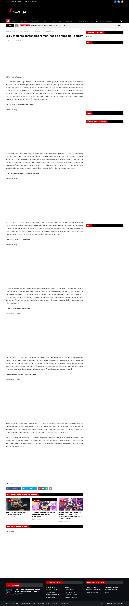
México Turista (69, 589)
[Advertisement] (44, 58)
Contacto (120, 603)
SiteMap (107, 592)
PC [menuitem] (92, 21)
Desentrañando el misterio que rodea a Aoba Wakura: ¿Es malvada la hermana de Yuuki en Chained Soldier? (70, 515)
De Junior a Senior (51, 589)
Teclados (89, 37)
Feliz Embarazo (50, 592)
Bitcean (67, 587)
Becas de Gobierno (52, 587)
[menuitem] (8, 21)
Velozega (9, 40)
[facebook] (115, 1)
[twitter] (118, 1)
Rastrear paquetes (71, 597)
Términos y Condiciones (93, 589)
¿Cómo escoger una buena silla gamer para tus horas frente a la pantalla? (27, 590)
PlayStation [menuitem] (82, 21)
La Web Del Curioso (71, 595)
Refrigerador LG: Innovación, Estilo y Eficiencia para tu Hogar (49, 25)
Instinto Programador (52, 595)
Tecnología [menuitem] (34, 21)
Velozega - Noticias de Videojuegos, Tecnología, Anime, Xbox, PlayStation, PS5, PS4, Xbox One (42, 603)
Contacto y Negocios (30, 2)
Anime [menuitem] (44, 21)
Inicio (7, 2)
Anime (17, 31)
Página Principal (10, 31)
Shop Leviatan (50, 597)
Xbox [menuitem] (60, 21)
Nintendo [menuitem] (69, 21)
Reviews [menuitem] (24, 21)
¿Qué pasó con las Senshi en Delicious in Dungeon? (16, 513)
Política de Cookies (92, 592)
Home (101, 603)
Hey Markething (70, 592)
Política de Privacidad (111, 589)
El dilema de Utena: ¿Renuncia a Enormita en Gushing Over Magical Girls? (43, 514)
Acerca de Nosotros (16, 2)
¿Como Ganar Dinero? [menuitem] (104, 21)
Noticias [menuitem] (15, 21)
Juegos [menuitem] (52, 21)
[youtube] (122, 1)
